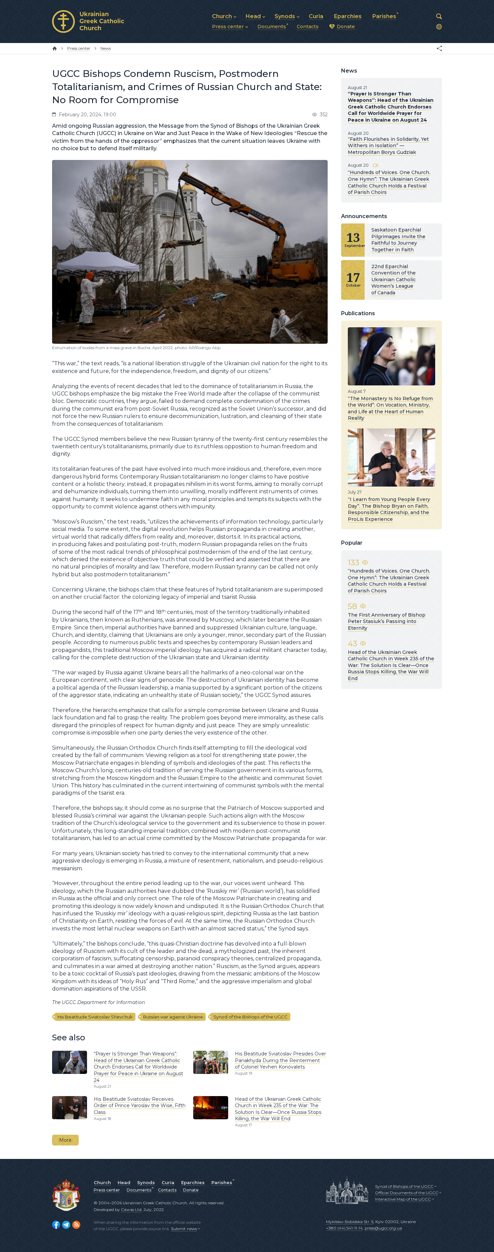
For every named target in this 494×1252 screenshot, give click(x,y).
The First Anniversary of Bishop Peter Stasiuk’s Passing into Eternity (386, 621)
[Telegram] (66, 1225)
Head (124, 1182)
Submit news (184, 1228)
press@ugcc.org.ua (383, 1227)
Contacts (167, 1190)
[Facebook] (56, 1225)
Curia (168, 1182)
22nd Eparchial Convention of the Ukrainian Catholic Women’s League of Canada (393, 279)
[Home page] (54, 48)
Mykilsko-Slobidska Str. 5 (349, 1221)
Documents (139, 1190)
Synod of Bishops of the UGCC (404, 1186)
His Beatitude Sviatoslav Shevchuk (95, 1016)
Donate (191, 1190)
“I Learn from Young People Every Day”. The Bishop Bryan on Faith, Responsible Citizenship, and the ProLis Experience (389, 509)
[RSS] (76, 1225)
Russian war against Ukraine (173, 1016)
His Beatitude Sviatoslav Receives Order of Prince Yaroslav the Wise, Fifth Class (140, 1105)
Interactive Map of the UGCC (403, 1199)
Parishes (221, 1182)
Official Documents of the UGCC (406, 1192)
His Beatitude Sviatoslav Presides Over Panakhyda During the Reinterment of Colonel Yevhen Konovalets (280, 1060)
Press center (107, 1190)
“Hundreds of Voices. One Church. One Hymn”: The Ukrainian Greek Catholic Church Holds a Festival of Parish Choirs (389, 182)
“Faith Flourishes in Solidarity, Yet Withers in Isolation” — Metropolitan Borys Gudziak (388, 145)
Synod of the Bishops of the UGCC (250, 1016)
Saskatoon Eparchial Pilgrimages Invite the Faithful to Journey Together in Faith (398, 240)
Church (102, 1182)
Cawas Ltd (131, 1209)
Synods (146, 1182)
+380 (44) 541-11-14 (344, 1227)
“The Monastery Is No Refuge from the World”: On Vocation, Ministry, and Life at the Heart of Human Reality (390, 408)
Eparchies (193, 1182)
